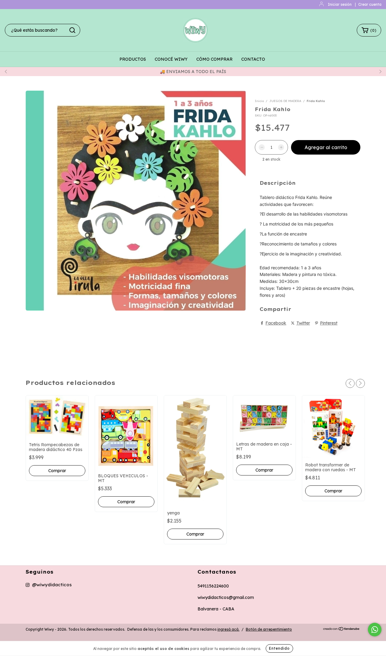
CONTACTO (253, 59)
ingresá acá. (228, 629)
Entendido (279, 648)
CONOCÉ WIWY (171, 59)
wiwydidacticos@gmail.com (226, 597)
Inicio (259, 101)
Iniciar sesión (340, 4)
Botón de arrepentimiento (269, 629)
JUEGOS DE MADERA (285, 101)
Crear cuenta (369, 4)
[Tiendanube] (341, 629)
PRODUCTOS (132, 59)
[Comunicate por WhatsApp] (374, 629)
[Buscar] (72, 30)
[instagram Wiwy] (49, 584)
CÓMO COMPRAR (214, 59)
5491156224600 (213, 586)
